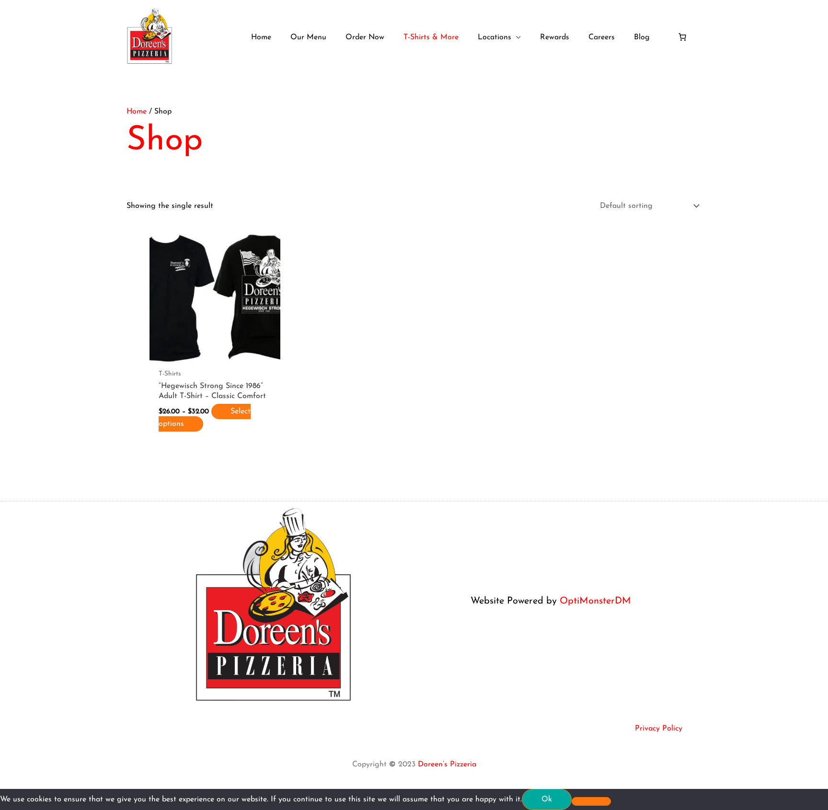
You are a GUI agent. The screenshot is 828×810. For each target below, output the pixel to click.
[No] (591, 801)
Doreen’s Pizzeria (447, 764)
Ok (546, 799)
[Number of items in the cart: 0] (682, 36)
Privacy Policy (658, 728)
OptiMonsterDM (595, 601)
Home (136, 111)
